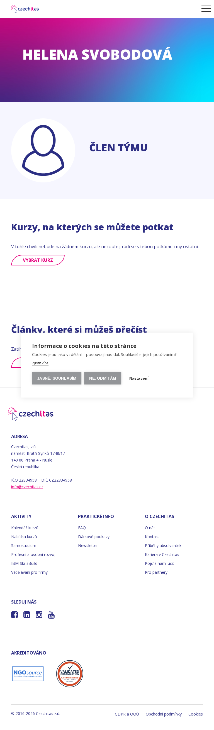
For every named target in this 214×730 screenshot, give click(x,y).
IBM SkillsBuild (24, 563)
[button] (205, 8)
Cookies (195, 714)
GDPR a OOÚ (127, 714)
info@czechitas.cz (27, 486)
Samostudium (23, 545)
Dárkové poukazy (94, 536)
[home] (21, 8)
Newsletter (88, 545)
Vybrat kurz (38, 260)
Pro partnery (156, 572)
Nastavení (139, 378)
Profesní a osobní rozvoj (33, 554)
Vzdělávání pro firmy (29, 572)
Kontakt (152, 536)
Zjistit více (40, 362)
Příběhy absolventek (163, 545)
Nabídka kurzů (24, 536)
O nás (150, 527)
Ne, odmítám (102, 378)
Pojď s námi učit (159, 563)
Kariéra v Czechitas (162, 554)
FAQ (82, 527)
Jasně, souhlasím (56, 378)
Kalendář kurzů (24, 527)
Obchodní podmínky (164, 714)
